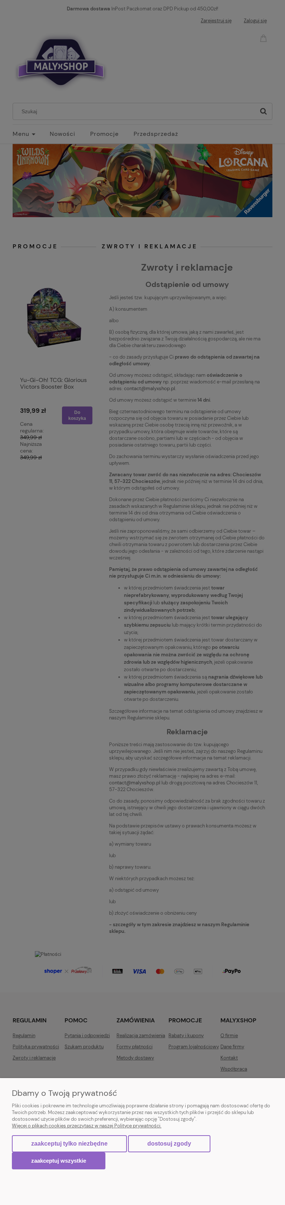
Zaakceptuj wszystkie (58, 1160)
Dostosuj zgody (169, 1143)
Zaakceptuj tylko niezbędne (69, 1143)
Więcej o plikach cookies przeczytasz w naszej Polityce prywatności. (86, 1126)
